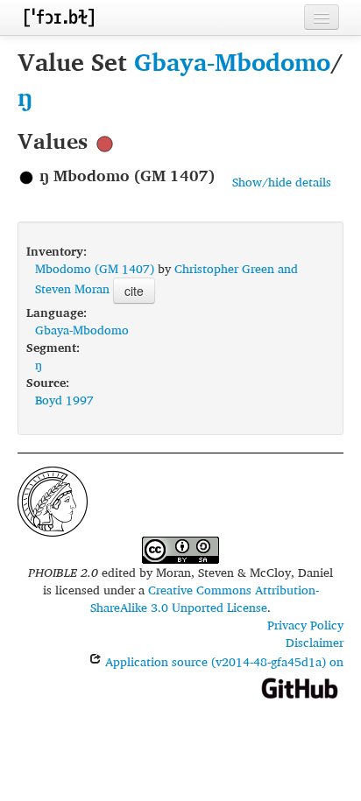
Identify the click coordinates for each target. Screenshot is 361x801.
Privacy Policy (305, 625)
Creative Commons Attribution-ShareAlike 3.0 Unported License (204, 598)
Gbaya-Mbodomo (232, 61)
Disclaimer (314, 642)
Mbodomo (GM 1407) (94, 268)
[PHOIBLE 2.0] (58, 17)
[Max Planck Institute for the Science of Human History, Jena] (53, 499)
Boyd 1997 (64, 400)
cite (134, 290)
